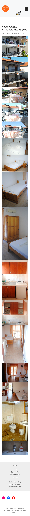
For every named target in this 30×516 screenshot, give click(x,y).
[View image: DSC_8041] (15, 112)
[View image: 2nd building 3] (15, 372)
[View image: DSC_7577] (15, 448)
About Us (15, 470)
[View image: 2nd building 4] (15, 391)
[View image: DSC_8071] (15, 234)
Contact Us (15, 472)
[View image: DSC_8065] (15, 189)
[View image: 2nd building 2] (15, 47)
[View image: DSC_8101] (15, 344)
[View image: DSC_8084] (15, 280)
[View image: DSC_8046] (15, 130)
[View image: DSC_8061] (15, 146)
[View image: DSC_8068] (15, 163)
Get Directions (15, 474)
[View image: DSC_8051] (15, 421)
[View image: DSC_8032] (15, 95)
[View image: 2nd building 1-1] (15, 72)
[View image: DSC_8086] (15, 313)
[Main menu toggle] (26, 9)
